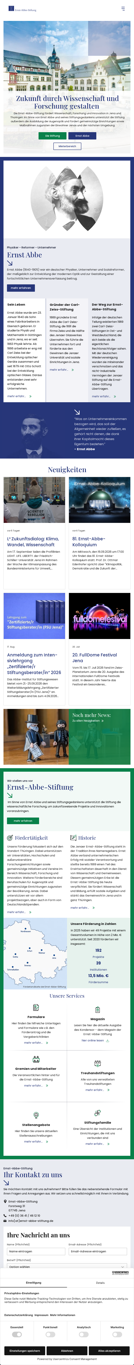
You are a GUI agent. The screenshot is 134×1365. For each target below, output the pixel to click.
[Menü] (117, 8)
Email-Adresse (85, 1244)
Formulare (36, 1017)
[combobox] (67, 1267)
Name (18, 1244)
